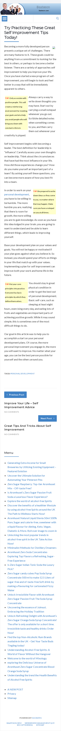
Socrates (36, 718)
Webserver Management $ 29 (39, 723)
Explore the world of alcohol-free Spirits (29, 500)
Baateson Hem (14, 723)
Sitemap (12, 697)
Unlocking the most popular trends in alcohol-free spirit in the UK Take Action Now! (29, 539)
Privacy (11, 693)
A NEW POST (15, 689)
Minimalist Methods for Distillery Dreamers (31, 547)
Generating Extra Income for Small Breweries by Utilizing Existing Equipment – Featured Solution (31, 467)
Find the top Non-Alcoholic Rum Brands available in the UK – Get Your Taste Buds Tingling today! (30, 641)
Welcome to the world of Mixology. (27, 658)
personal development (16, 194)
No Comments (11, 412)
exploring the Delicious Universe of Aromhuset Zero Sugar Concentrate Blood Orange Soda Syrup (30, 667)
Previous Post (16, 394)
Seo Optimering (25, 725)
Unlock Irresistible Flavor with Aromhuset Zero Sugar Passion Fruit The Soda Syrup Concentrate (30, 599)
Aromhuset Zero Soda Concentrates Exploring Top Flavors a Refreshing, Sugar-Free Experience (30, 556)
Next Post (46, 418)
